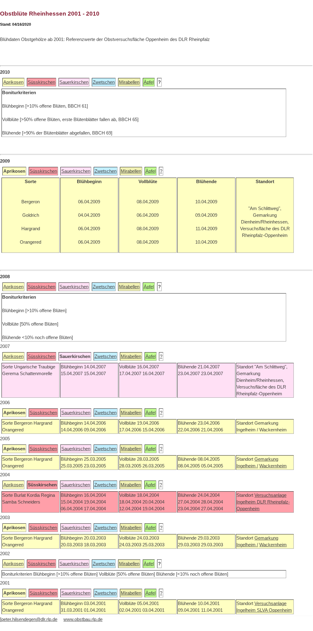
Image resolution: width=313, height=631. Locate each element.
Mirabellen (129, 82)
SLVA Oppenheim (274, 610)
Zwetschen (104, 82)
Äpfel (149, 82)
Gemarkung (266, 459)
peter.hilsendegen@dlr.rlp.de (29, 619)
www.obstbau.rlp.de (83, 619)
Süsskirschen (41, 82)
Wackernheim (273, 465)
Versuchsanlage (270, 495)
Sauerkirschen (73, 82)
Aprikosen (13, 82)
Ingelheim (246, 502)
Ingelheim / (247, 465)
